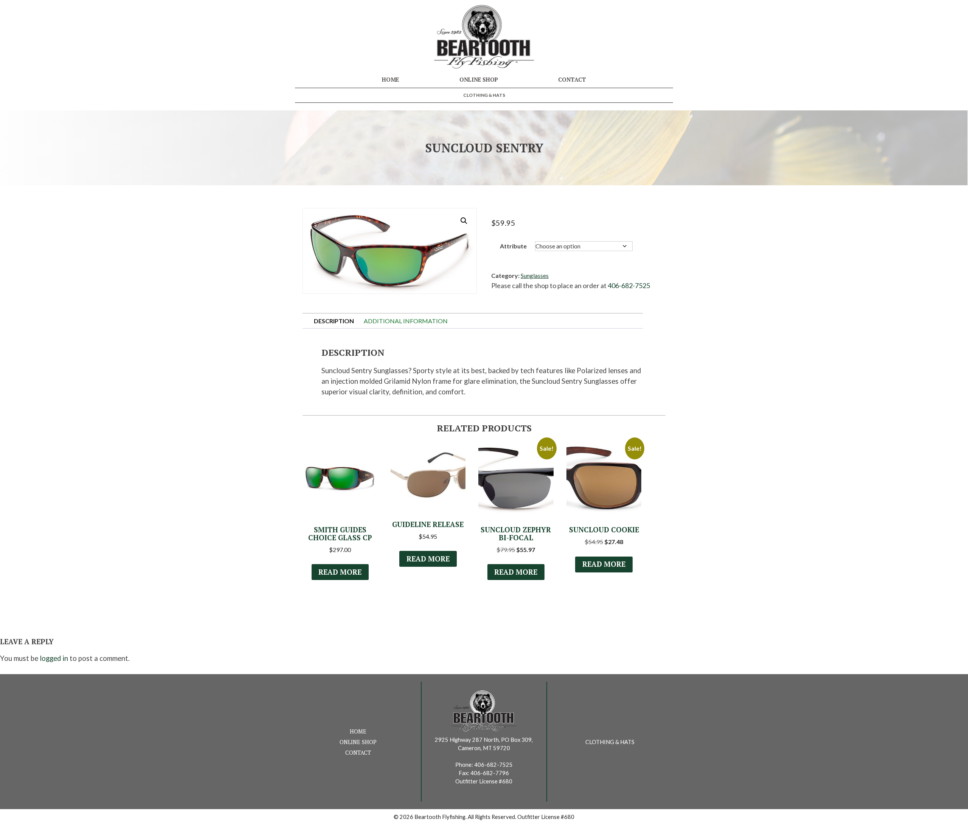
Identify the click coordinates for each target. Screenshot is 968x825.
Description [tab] (334, 320)
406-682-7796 (489, 773)
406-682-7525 (629, 285)
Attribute (513, 246)
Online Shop (478, 79)
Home (390, 79)
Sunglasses (535, 275)
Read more (339, 572)
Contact (572, 79)
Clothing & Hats (484, 95)
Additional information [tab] (406, 320)
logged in (54, 658)
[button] (464, 221)
